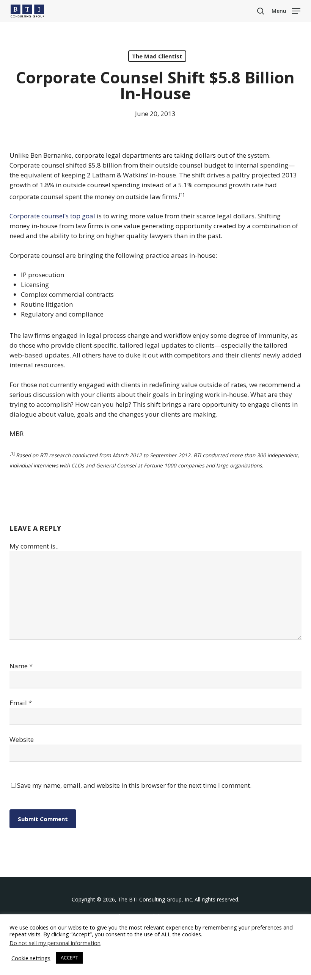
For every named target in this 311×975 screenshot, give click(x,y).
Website (21, 739)
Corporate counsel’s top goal (52, 216)
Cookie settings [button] (30, 958)
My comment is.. (33, 546)
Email (20, 702)
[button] (286, 10)
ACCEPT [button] (69, 957)
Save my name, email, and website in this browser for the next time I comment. (134, 785)
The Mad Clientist (157, 56)
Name (21, 665)
